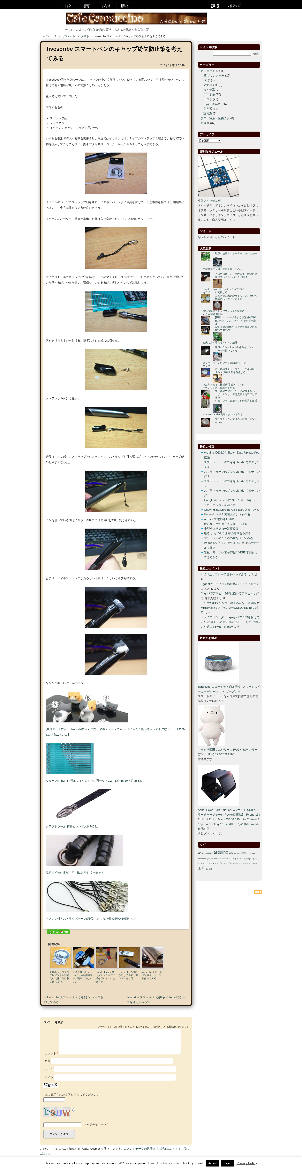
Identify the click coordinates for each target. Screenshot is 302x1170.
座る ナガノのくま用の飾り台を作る (227, 533)
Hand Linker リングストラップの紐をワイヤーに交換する (223, 291)
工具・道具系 (212, 104)
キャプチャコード (95, 1124)
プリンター (233, 863)
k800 (243, 853)
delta (231, 853)
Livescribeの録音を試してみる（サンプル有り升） (128, 975)
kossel (248, 853)
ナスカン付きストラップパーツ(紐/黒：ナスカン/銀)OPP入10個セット (91, 918)
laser (253, 853)
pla (212, 859)
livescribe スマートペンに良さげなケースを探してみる (73, 1000)
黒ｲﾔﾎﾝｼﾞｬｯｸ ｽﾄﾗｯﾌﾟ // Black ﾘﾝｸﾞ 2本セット (75, 872)
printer (216, 859)
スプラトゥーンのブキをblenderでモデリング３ (232, 474)
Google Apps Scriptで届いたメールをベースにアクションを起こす (231, 502)
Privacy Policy (247, 1163)
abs (203, 853)
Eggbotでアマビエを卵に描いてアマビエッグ (230, 584)
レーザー (254, 863)
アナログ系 (210, 85)
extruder (237, 853)
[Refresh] (73, 1109)
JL (252, 574)
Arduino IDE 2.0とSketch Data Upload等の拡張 (231, 455)
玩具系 (207, 113)
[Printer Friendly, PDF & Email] (58, 932)
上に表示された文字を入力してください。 (72, 1094)
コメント (51, 1053)
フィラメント (212, 863)
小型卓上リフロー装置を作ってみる (222, 268)
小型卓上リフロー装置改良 (221, 528)
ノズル (203, 863)
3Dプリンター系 (213, 75)
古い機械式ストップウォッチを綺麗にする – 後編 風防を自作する (236, 371)
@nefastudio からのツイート (216, 237)
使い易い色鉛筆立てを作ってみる (225, 523)
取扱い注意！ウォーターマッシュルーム (236, 255)
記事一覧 (215, 5)
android (209, 853)
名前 (48, 1060)
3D (199, 853)
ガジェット (106, 5)
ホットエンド (244, 863)
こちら (231, 219)
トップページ (68, 5)
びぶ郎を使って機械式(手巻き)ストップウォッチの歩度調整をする (223, 386)
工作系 (207, 99)
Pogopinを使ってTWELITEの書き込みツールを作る (231, 545)
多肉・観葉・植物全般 (215, 118)
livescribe (202, 859)
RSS (258, 892)
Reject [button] (227, 1163)
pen (208, 859)
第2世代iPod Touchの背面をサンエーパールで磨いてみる (235, 349)
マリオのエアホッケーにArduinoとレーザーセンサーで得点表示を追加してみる (236, 394)
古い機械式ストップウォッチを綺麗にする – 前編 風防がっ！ (224, 313)
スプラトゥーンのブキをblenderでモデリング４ (232, 465)
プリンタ (223, 863)
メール (49, 1069)
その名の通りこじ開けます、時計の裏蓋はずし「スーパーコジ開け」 (236, 275)
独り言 (87, 5)
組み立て (209, 869)
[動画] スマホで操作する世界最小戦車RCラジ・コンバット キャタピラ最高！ (235, 320)
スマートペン (234, 859)
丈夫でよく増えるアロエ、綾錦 (220, 342)
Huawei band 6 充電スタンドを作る (223, 414)
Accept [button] (212, 1163)
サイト (49, 1077)
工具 (201, 868)
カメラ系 (209, 89)
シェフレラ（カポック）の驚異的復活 (236, 400)
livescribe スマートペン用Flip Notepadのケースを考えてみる (156, 1000)
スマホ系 (209, 94)
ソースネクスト (248, 859)
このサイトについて (234, 5)
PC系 (206, 80)
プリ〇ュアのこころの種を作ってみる (228, 538)
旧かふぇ (124, 5)
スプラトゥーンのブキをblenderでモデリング (224, 364)
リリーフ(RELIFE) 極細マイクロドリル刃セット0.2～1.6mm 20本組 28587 (94, 780)
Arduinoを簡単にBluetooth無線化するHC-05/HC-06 (236, 329)
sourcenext (224, 859)
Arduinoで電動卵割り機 (219, 519)
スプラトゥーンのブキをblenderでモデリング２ (232, 483)
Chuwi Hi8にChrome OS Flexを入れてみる (231, 509)
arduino (220, 852)
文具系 (85, 36)
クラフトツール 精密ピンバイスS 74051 (72, 826)
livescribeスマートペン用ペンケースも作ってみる (152, 975)
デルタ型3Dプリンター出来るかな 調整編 (228, 603)
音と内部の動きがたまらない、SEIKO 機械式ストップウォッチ (236, 297)
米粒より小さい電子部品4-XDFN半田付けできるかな (231, 555)
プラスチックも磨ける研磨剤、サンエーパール (236, 421)
